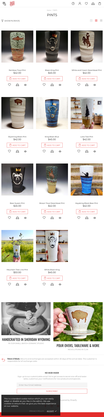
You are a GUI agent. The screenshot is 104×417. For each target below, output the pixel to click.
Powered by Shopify (68, 400)
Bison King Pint (52, 70)
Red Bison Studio (12, 3)
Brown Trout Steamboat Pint (52, 203)
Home (49, 10)
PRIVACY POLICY (36, 411)
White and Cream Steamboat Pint (87, 70)
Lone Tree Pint (86, 137)
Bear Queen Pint (17, 203)
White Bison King (52, 270)
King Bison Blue (52, 137)
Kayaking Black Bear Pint (86, 203)
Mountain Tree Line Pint (17, 270)
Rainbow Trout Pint (17, 70)
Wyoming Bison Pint (17, 137)
